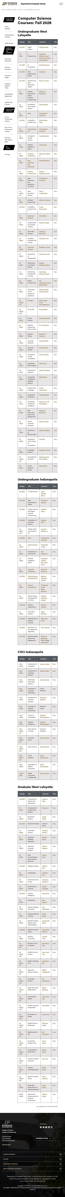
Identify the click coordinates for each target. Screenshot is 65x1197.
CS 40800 (21, 335)
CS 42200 (21, 342)
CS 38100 (21, 291)
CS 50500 (21, 818)
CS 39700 (21, 319)
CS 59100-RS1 (21, 945)
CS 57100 (22, 893)
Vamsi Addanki (43, 341)
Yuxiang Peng (44, 937)
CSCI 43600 (21, 690)
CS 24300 (21, 146)
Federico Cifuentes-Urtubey (44, 578)
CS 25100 (21, 161)
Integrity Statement (25, 1187)
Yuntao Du (45, 880)
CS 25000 (21, 155)
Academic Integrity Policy (8, 86)
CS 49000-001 (21, 459)
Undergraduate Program (9, 36)
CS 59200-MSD (21, 1016)
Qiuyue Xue (45, 893)
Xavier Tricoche (44, 354)
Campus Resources (9, 1154)
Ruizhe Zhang (44, 915)
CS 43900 (21, 355)
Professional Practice (11, 110)
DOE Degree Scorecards (47, 1187)
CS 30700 (21, 201)
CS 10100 (22, 47)
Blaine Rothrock (43, 590)
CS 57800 (21, 915)
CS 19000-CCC (21, 531)
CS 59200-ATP (21, 981)
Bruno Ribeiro (43, 309)
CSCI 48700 (21, 723)
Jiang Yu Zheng (44, 680)
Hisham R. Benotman (42, 232)
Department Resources (10, 1164)
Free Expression (35, 1187)
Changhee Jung (44, 238)
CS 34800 (21, 232)
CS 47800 (21, 431)
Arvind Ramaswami (43, 208)
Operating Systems (31, 248)
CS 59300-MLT (21, 1078)
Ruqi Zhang (42, 272)
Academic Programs (11, 9)
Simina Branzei (43, 292)
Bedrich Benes (44, 838)
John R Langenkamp (43, 192)
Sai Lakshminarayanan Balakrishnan (45, 283)
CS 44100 (21, 371)
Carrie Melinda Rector (43, 494)
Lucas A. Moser (44, 664)
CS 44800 (21, 378)
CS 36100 (21, 264)
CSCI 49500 (21, 765)
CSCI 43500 (21, 681)
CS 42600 (21, 349)
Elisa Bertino (43, 377)
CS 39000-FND (21, 311)
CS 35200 (21, 239)
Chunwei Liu (43, 363)
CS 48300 (21, 440)
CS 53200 (21, 838)
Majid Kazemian (44, 457)
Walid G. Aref (44, 867)
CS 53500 (21, 847)
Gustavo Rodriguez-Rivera (44, 172)
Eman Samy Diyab (44, 58)
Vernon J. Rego (45, 800)
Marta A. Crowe (44, 81)
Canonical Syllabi (8, 76)
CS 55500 (21, 874)
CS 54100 (22, 866)
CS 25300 (21, 179)
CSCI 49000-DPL (21, 749)
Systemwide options (42, 1138)
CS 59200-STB (21, 1025)
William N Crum (44, 56)
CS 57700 (21, 908)
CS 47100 (21, 403)
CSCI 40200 (21, 665)
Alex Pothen (43, 216)
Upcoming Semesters (8, 60)
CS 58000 (21, 922)
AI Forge (8, 147)
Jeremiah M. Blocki (46, 922)
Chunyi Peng (43, 466)
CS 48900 (21, 451)
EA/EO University (15, 1187)
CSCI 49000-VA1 (21, 758)
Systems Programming (32, 172)
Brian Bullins (43, 404)
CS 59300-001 (21, 1034)
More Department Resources (12, 1169)
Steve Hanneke (45, 1077)
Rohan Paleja (44, 1069)
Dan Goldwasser (44, 304)
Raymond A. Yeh (44, 402)
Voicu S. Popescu (44, 847)
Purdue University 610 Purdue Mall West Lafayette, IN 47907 (8, 1138)
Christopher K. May (44, 546)
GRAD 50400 (21, 1095)
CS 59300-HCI (21, 1061)
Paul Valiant (46, 1005)
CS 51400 (22, 824)
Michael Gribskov (44, 430)
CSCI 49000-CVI (21, 740)
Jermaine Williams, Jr (44, 530)
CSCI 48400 (21, 716)
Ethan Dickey (43, 120)
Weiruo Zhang (44, 1051)
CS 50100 (22, 799)
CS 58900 (21, 937)
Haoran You (45, 1014)
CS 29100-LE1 (21, 193)
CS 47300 (21, 412)
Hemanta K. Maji (44, 254)
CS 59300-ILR (21, 1070)
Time (55, 47)
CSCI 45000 (21, 707)
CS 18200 (21, 105)
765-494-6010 (6, 1145)
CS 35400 (21, 248)
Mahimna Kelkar (45, 1024)
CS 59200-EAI (21, 990)
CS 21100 (22, 120)
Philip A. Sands (44, 1095)
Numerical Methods (31, 217)
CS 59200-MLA (21, 1007)
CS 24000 (21, 130)
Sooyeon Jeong (43, 421)
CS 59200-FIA (21, 999)
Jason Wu (45, 1059)
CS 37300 (21, 273)
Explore (5, 1159)
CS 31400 (21, 217)
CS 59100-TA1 (21, 963)
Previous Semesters (8, 68)
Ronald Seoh (45, 642)
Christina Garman (44, 318)
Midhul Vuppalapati (46, 971)
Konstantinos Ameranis (43, 114)
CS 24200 (21, 137)
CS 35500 (21, 255)
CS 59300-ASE (21, 1043)
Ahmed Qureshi (44, 395)
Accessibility (6, 1187)
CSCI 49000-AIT (21, 731)
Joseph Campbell (45, 887)
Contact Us (32, 1189)
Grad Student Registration (9, 95)
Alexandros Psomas (45, 931)
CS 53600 (21, 856)
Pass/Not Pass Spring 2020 (8, 140)
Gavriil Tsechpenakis (44, 757)
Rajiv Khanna (44, 901)
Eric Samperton (45, 1033)
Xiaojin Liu (42, 72)
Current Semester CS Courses (9, 50)
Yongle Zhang (44, 818)
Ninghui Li (45, 882)
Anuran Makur (43, 104)
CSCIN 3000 (21, 774)
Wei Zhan (42, 439)
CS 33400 (21, 224)
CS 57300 (21, 901)
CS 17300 (22, 65)
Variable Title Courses (8, 103)
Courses (20, 9)
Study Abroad (9, 43)
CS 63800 (21, 1086)
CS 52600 (21, 831)
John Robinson (43, 60)
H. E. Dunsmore (44, 325)
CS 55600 (21, 881)
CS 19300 (21, 114)
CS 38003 (21, 282)
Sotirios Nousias (44, 274)
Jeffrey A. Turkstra (44, 200)
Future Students (7, 28)
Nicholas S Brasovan (43, 698)
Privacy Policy (57, 1187)
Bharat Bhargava (45, 989)
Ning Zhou (42, 54)
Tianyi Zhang (44, 1042)
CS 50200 (21, 809)
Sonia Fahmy (44, 1086)
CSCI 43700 (21, 698)
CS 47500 (21, 422)
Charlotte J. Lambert (44, 501)
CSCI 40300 (21, 672)
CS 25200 (21, 172)
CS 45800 (21, 396)
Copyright (20, 1186)
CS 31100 (22, 207)
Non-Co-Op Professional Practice (8, 129)
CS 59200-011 (21, 972)
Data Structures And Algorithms (33, 577)
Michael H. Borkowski (42, 93)
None (40, 122)
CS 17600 (22, 72)
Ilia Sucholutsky (46, 980)
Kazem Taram (43, 348)
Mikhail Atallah (43, 290)
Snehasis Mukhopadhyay (44, 716)
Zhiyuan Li (45, 808)
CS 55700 (21, 887)
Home (3, 9)
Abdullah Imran (43, 510)
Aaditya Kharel (44, 671)
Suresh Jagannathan (43, 389)
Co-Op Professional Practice (8, 119)
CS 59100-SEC (21, 954)
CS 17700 (22, 81)
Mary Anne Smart (44, 563)
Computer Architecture (31, 155)
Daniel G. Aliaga (44, 223)
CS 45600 (21, 389)
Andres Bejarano (44, 65)
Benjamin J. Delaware (42, 335)
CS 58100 (22, 930)
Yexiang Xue (43, 145)
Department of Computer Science (33, 3)
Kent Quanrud (45, 627)
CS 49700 (21, 467)
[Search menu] (61, 4)
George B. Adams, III (44, 570)
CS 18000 (21, 93)
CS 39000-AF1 (21, 302)
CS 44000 (21, 364)
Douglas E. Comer (44, 247)
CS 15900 (21, 55)
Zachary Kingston (44, 370)
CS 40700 (21, 326)
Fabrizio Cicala (43, 47)
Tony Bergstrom (44, 136)
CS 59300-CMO (21, 1052)
